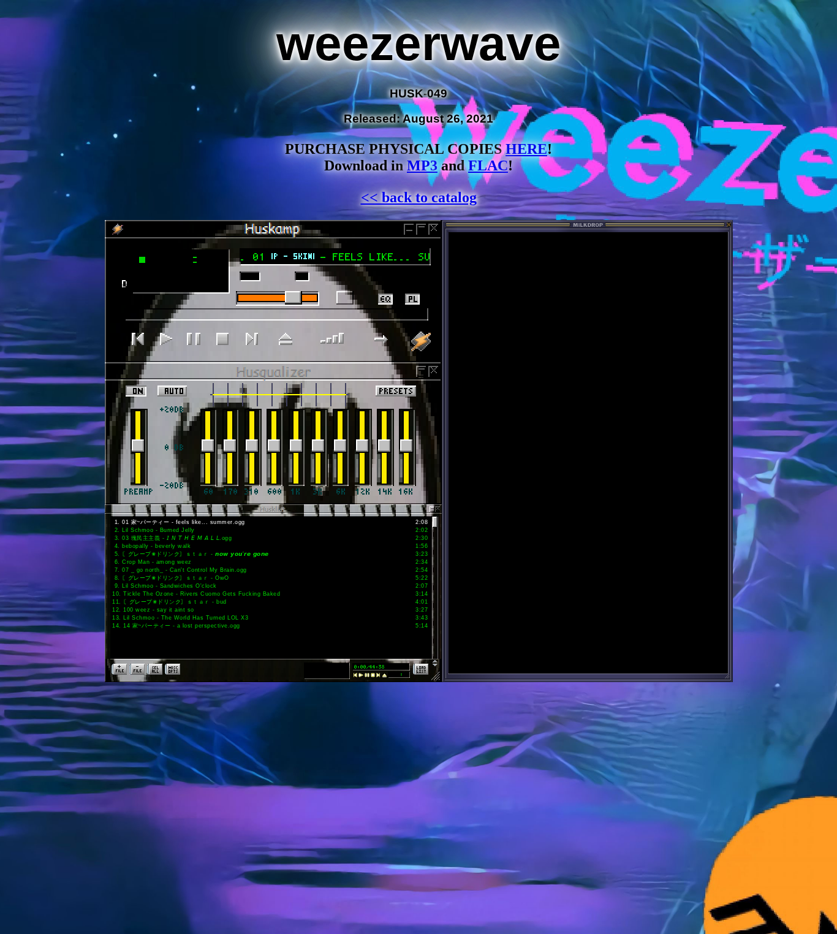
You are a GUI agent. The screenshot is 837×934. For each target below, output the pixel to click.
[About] (423, 341)
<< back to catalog (419, 197)
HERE (526, 149)
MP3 (422, 165)
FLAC (488, 165)
